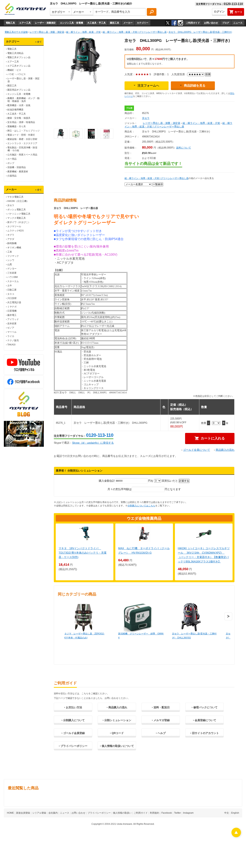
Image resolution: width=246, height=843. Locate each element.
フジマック (13, 256)
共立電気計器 (14, 302)
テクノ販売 (13, 340)
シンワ (10, 260)
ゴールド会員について (196, 449)
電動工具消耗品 (15, 53)
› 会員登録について (204, 720)
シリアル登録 (39, 813)
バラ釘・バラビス (16, 74)
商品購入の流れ (225, 449)
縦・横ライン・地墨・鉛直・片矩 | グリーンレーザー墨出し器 (157, 178)
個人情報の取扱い (122, 813)
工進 (9, 251)
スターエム (13, 281)
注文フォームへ (148, 85)
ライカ (10, 336)
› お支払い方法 (73, 707)
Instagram (188, 813)
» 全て (38, 41)
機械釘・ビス (14, 70)
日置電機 (12, 311)
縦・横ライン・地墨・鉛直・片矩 (201, 123)
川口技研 (12, 298)
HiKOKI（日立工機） (18, 201)
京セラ (10, 205)
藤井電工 (12, 315)
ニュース (238, 22)
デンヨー (12, 268)
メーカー (128, 22)
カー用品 (12, 159)
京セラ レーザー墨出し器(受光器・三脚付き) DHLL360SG (194, 635)
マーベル (12, 332)
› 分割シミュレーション (117, 720)
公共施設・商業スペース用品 (22, 154)
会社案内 (53, 813)
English (235, 813)
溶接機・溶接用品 (16, 167)
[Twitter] (167, 23)
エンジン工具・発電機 (71, 22)
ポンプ (10, 163)
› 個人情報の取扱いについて (117, 745)
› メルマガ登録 (161, 720)
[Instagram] (180, 23)
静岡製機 (12, 243)
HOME (10, 813)
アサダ (10, 239)
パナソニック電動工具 (18, 213)
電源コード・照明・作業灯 (21, 135)
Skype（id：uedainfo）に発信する (93, 442)
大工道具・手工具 (96, 22)
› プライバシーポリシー (73, 745)
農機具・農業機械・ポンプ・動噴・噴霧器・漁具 (23, 99)
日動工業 (12, 289)
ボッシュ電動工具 (16, 209)
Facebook (166, 813)
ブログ (225, 22)
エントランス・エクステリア (22, 143)
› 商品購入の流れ (117, 707)
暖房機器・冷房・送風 (18, 105)
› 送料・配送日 (161, 707)
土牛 (9, 285)
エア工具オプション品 (18, 65)
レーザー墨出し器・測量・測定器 (161, 123)
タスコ (10, 294)
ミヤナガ (12, 306)
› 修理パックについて (205, 707)
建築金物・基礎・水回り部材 (22, 139)
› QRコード (117, 733)
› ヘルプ (161, 733)
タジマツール (14, 226)
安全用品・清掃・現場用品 (21, 122)
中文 (226, 813)
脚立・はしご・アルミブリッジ (23, 130)
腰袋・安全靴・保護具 (18, 118)
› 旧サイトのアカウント (204, 733)
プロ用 (129, 108)
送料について (183, 147)
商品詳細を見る (194, 85)
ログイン (219, 11)
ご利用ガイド (193, 22)
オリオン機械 (14, 247)
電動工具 (10, 22)
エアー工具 (25, 22)
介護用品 (12, 175)
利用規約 (154, 813)
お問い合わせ (211, 22)
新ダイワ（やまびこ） (18, 222)
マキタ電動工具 (15, 197)
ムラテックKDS (15, 230)
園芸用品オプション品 (18, 89)
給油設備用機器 (15, 109)
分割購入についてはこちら (141, 505)
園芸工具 (114, 22)
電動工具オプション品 (18, 57)
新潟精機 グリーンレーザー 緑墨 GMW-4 (141, 635)
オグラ (10, 235)
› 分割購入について (73, 720)
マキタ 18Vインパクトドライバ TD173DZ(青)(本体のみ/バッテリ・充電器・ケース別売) (82, 553)
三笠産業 (12, 273)
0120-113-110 (99, 435)
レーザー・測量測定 (45, 22)
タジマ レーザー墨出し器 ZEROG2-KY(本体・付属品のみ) (84, 635)
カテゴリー (142, 22)
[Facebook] (174, 23)
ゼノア (10, 327)
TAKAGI (11, 344)
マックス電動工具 (16, 218)
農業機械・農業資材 (17, 171)
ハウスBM (12, 277)
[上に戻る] (236, 836)
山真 (9, 264)
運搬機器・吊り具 (16, 126)
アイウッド (13, 319)
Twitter (177, 813)
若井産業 (12, 323)
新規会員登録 (23, 813)
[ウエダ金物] (25, 9)
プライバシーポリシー (99, 813)
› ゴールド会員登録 (73, 733)
